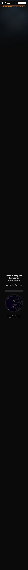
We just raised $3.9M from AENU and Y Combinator (14, 6)
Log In (15, 3)
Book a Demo (22, 3)
